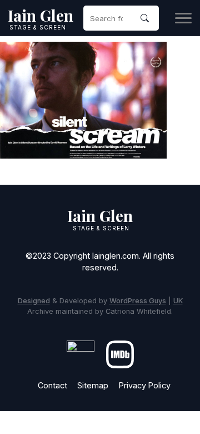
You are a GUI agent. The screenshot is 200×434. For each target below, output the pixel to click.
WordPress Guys (137, 301)
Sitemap (92, 385)
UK (178, 301)
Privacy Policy (145, 385)
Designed (34, 301)
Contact (52, 385)
